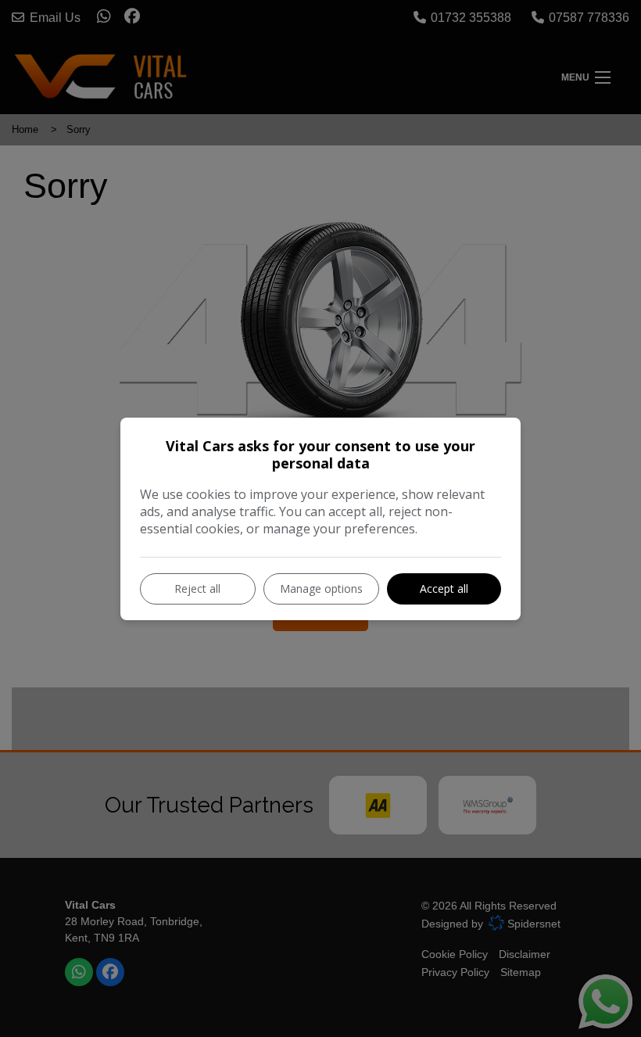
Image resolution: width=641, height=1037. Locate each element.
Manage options (321, 588)
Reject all (197, 588)
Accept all (444, 588)
